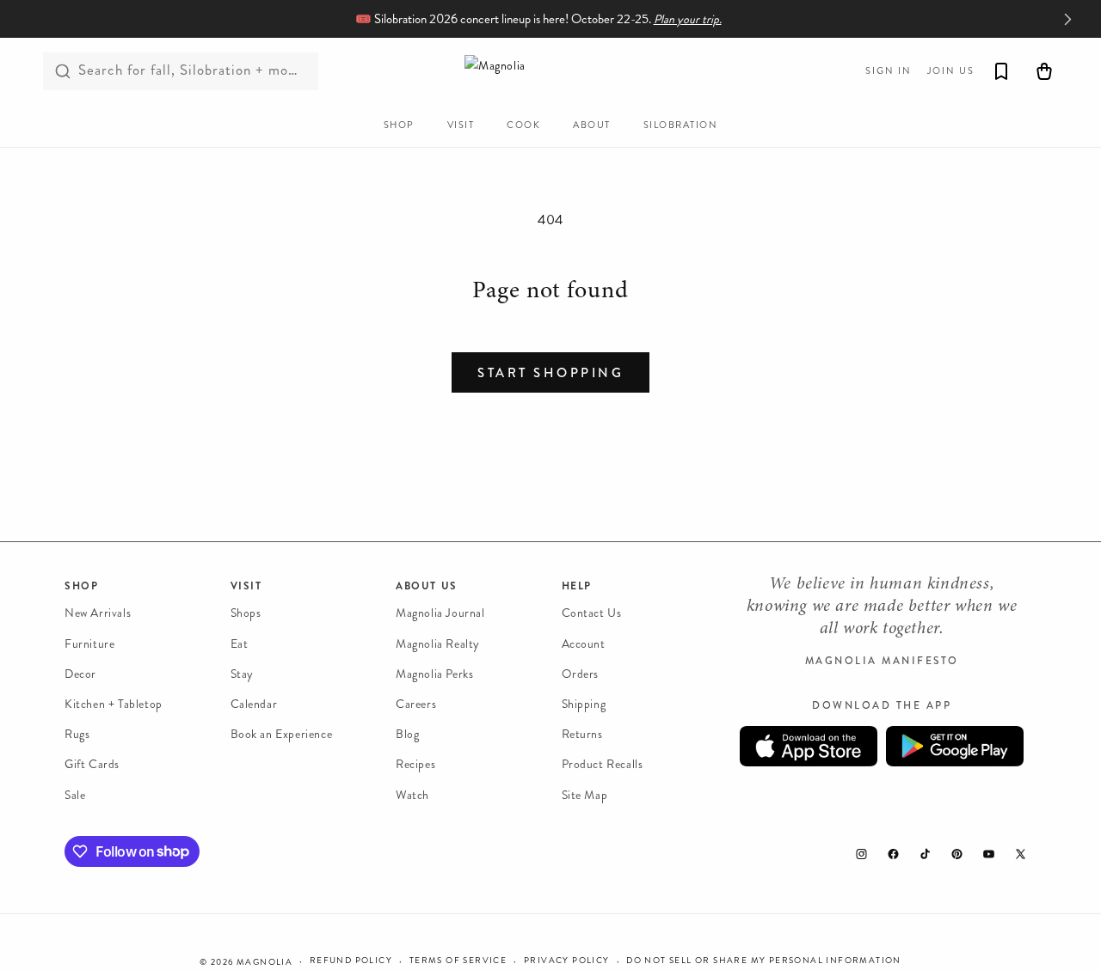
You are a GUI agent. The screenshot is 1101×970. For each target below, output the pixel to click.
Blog (407, 734)
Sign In (888, 70)
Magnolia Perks (434, 674)
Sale (75, 794)
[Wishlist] (1001, 71)
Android (955, 746)
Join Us (951, 70)
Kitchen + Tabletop (114, 704)
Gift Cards (92, 764)
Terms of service (458, 961)
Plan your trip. (688, 19)
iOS (808, 746)
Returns (582, 734)
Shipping (584, 704)
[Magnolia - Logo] (550, 71)
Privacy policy (567, 961)
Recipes (415, 764)
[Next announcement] (1067, 19)
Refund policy (351, 961)
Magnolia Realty (438, 643)
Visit (246, 586)
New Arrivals (98, 613)
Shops (246, 613)
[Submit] (62, 71)
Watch (412, 794)
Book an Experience (282, 734)
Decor (80, 674)
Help (577, 586)
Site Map (585, 794)
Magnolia (264, 962)
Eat (240, 643)
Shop (81, 586)
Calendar (254, 704)
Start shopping (550, 372)
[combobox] (180, 71)
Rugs (77, 734)
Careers (416, 704)
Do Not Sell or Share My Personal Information (763, 961)
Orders (581, 674)
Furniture (89, 643)
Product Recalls (602, 764)
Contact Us (592, 613)
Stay (242, 674)
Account (584, 643)
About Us (427, 586)
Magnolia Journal (440, 613)
